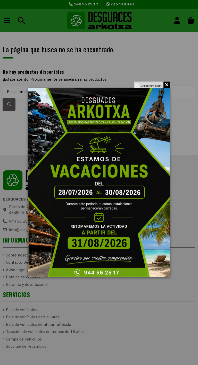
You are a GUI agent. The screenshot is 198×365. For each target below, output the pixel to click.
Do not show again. (151, 85)
